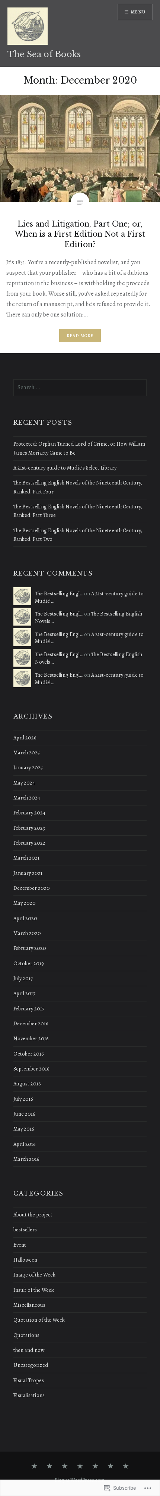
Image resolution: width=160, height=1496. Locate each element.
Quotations (26, 1335)
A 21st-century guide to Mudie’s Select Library (64, 467)
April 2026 (24, 737)
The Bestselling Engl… (59, 593)
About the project (32, 1214)
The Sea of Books (44, 54)
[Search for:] (80, 387)
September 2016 (31, 1068)
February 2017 (28, 1008)
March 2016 (26, 1159)
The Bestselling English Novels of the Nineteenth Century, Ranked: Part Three (77, 511)
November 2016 (30, 1038)
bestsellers (25, 1229)
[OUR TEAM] (125, 1466)
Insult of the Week (33, 1290)
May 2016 (23, 1128)
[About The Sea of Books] (34, 1466)
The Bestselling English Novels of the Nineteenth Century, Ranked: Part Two (77, 535)
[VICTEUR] (110, 1466)
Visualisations (29, 1395)
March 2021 (26, 857)
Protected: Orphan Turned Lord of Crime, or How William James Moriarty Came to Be (79, 448)
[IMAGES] (64, 1466)
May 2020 (24, 903)
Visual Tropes (28, 1380)
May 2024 (24, 782)
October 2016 (28, 1053)
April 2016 (24, 1144)
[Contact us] (49, 1466)
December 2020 (31, 888)
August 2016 (27, 1083)
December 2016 (30, 1023)
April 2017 (24, 993)
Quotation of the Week (39, 1320)
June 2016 (24, 1114)
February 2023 (29, 828)
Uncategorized (30, 1365)
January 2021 (27, 873)
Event (19, 1245)
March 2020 (27, 933)
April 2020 (25, 918)
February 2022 (29, 843)
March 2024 (26, 797)
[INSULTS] (80, 1466)
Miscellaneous (29, 1305)
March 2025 (26, 752)
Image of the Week (34, 1274)
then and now (28, 1350)
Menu (138, 12)
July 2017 (23, 978)
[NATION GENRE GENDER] (95, 1466)
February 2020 (29, 948)
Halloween (25, 1259)
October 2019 (28, 963)
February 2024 (29, 812)
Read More (80, 336)
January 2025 (28, 767)
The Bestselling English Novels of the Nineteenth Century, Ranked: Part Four (77, 487)
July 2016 (23, 1099)
